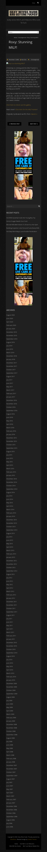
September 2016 (11, 411)
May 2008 (9, 748)
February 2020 (11, 325)
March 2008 (10, 755)
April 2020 (9, 322)
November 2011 (11, 605)
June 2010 (9, 663)
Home (15, 37)
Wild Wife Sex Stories (15, 846)
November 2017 (11, 366)
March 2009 (10, 714)
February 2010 (11, 677)
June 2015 (9, 458)
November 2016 (11, 404)
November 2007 (11, 769)
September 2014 (11, 489)
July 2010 (9, 660)
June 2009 (9, 704)
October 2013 (10, 527)
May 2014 (9, 503)
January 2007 (10, 803)
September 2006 (11, 816)
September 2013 (11, 530)
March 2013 (10, 550)
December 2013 (11, 520)
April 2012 (9, 588)
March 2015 (10, 469)
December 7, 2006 (14, 59)
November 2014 (11, 482)
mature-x (34, 114)
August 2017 (10, 376)
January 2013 (10, 557)
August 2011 (10, 615)
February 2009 (11, 718)
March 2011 (10, 632)
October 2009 (10, 690)
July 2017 (9, 380)
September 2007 (11, 776)
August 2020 (10, 315)
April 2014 (9, 506)
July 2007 (9, 782)
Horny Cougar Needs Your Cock (16, 221)
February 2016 (11, 431)
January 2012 (10, 598)
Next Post (33, 124)
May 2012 (9, 585)
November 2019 (11, 335)
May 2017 (9, 387)
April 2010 (9, 670)
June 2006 (9, 827)
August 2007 (10, 779)
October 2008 (10, 731)
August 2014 (10, 492)
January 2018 (10, 359)
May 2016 (9, 421)
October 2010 (10, 649)
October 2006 (10, 813)
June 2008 (9, 745)
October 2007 (10, 772)
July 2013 (9, 537)
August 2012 (10, 574)
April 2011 (9, 629)
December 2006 (11, 806)
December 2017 (11, 363)
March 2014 (10, 509)
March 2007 (10, 796)
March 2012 (10, 591)
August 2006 (10, 820)
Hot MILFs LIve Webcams (27, 844)
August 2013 (10, 533)
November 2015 (11, 441)
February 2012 (11, 595)
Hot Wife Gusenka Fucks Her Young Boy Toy (20, 218)
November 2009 (11, 687)
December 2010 (11, 643)
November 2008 (11, 728)
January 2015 (10, 475)
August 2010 (10, 656)
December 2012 (11, 561)
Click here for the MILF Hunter (26, 109)
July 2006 (9, 823)
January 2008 (10, 762)
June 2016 (9, 417)
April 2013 (9, 547)
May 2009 (9, 707)
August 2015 (10, 451)
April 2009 (9, 711)
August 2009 (10, 697)
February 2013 (11, 554)
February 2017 (11, 393)
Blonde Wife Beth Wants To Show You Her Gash (22, 225)
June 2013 (9, 540)
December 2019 (11, 332)
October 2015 (10, 445)
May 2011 (9, 625)
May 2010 (9, 666)
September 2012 (11, 571)
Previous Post (15, 124)
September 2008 (11, 735)
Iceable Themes (32, 839)
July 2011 (9, 619)
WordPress (13, 839)
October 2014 (10, 486)
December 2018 (11, 356)
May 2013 (9, 544)
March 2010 (10, 673)
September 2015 (11, 448)
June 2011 (9, 622)
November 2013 (11, 523)
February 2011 (11, 636)
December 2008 (11, 724)
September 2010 (11, 653)
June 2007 (9, 786)
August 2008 (10, 738)
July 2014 (9, 496)
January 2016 (10, 434)
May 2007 (9, 789)
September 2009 (11, 694)
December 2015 (11, 438)
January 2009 (10, 721)
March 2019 (10, 353)
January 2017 (10, 397)
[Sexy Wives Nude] (23, 11)
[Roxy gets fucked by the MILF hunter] (15, 63)
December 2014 (11, 479)
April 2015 (9, 465)
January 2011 (10, 639)
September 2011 (11, 612)
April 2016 (9, 424)
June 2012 (9, 581)
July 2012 (9, 578)
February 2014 (11, 513)
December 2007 (11, 765)
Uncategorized (22, 37)
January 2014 (10, 516)
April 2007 (9, 793)
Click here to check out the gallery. (18, 105)
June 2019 (9, 349)
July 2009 (9, 700)
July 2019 (9, 346)
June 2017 (9, 383)
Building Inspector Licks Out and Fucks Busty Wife (22, 228)
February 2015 (11, 472)
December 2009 (11, 683)
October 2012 (10, 567)
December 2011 (11, 602)
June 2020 (9, 318)
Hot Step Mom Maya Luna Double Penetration (21, 231)
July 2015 (9, 455)
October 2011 (10, 608)
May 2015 (9, 462)
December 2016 (11, 400)
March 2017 (10, 390)
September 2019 (11, 339)
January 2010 (10, 680)
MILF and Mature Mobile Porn (31, 846)
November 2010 (11, 646)
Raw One (23, 59)
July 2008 (9, 741)
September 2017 (11, 373)
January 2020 (10, 329)
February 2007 (11, 799)
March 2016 (10, 428)
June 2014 (9, 499)
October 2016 (10, 407)
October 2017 (10, 370)
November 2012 (11, 564)
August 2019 (10, 342)
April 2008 (9, 752)
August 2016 (10, 414)
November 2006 (11, 810)
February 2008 (11, 758)
